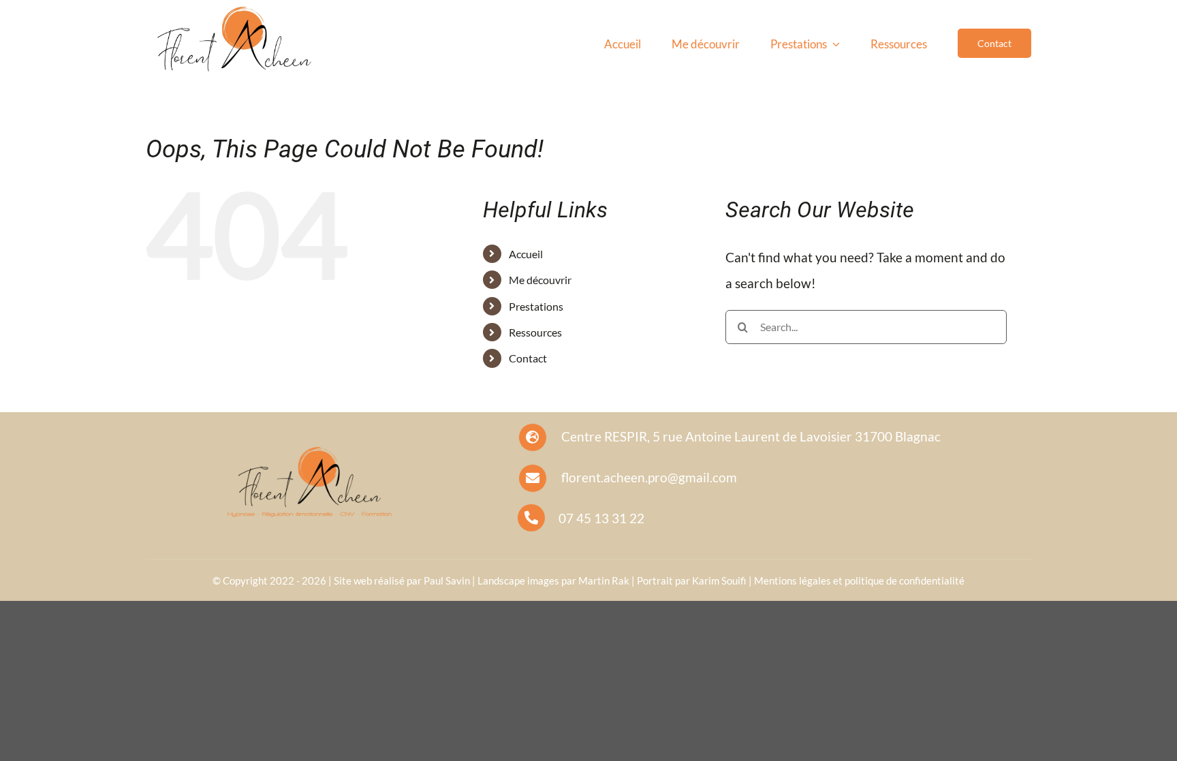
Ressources (535, 332)
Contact (528, 358)
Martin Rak (603, 580)
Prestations (536, 306)
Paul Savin (447, 580)
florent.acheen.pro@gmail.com (649, 477)
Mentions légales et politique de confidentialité (859, 580)
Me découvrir (540, 279)
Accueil (526, 253)
